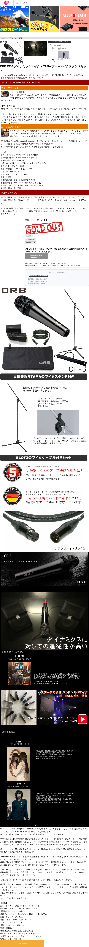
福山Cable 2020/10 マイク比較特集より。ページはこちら (34, 136)
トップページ (4, 38)
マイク (15, 38)
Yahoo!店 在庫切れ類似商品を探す (36, 256)
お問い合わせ (22, 943)
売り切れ (29, 236)
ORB (20, 38)
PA (11, 38)
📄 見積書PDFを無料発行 (37, 275)
